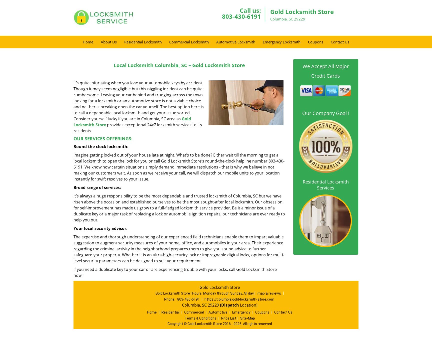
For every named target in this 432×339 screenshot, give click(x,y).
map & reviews (270, 293)
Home (88, 41)
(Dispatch (230, 305)
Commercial (194, 312)
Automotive (218, 312)
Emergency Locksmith (281, 41)
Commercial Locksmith (189, 41)
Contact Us (340, 41)
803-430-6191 (241, 16)
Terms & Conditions (200, 318)
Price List (228, 318)
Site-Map (247, 318)
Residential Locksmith (143, 41)
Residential (171, 312)
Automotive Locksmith (235, 41)
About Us (109, 41)
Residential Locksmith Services (326, 185)
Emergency (241, 312)
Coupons (315, 41)
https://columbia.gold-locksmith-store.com (239, 299)
